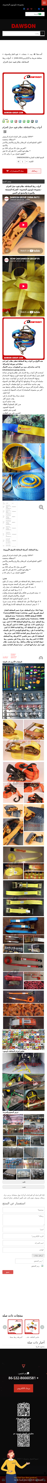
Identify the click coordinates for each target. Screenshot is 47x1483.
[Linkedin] (24, 9)
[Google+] (31, 9)
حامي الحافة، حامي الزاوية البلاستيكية (32, 1337)
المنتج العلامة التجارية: (36, 157)
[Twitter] (35, 9)
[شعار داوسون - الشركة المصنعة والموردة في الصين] (23, 26)
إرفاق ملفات (38, 1256)
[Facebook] (39, 9)
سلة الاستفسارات (17, 171)
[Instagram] (28, 9)
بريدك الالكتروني (23, 1388)
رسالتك (34, 171)
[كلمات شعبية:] (42, 33)
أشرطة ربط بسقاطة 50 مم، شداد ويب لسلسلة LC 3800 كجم (15, 1337)
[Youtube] (42, 9)
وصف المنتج (7, 182)
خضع (8, 1272)
